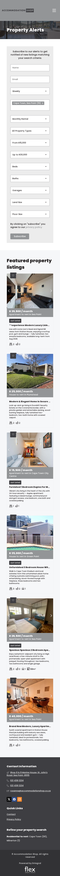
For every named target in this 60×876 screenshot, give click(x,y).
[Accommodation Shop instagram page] (19, 799)
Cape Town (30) (38, 836)
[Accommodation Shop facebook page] (14, 799)
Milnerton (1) (13, 840)
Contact (11, 814)
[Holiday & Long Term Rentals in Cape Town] (18, 10)
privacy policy (34, 227)
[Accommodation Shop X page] (9, 799)
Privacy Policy (14, 819)
